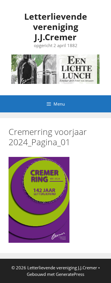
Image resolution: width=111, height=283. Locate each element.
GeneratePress (70, 274)
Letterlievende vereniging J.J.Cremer (55, 27)
